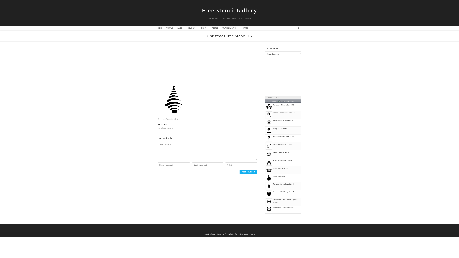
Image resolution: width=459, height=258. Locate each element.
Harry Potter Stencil (280, 128)
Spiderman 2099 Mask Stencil (283, 208)
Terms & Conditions (241, 234)
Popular (269, 98)
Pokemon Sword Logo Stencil (283, 184)
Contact (252, 234)
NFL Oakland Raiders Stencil (283, 121)
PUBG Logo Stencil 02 (280, 168)
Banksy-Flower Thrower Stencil (284, 113)
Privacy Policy (229, 234)
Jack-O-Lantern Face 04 (281, 152)
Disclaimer (220, 234)
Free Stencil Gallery (229, 10)
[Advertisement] (207, 65)
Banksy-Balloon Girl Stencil (282, 144)
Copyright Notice (210, 234)
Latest (277, 98)
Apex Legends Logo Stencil (282, 160)
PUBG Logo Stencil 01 (280, 176)
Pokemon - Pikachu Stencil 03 (283, 105)
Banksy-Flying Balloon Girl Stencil (284, 136)
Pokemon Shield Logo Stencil (283, 192)
